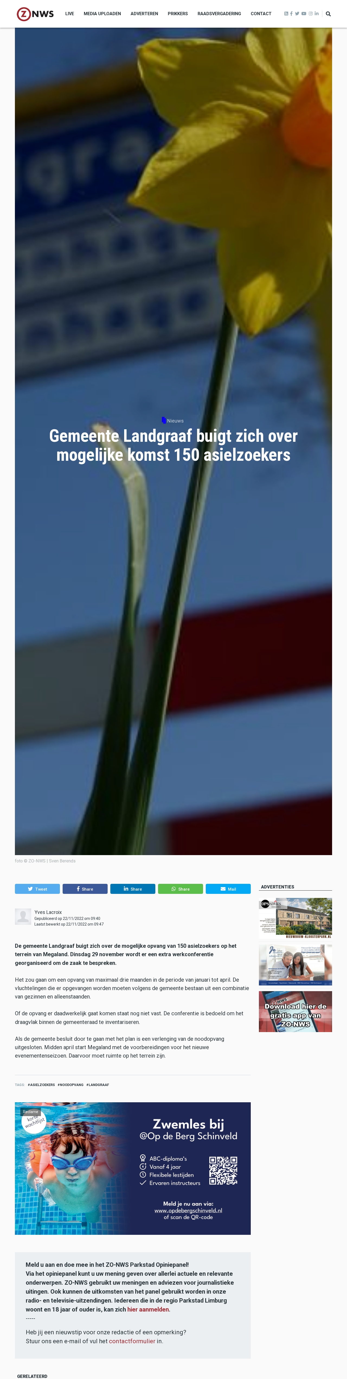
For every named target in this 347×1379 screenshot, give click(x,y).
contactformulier (132, 1341)
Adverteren (144, 13)
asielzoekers (42, 1085)
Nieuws (175, 421)
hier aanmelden (148, 1309)
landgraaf (99, 1085)
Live (69, 13)
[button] (37, 889)
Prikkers (178, 13)
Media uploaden (102, 13)
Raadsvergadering (219, 13)
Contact (261, 13)
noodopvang (71, 1085)
